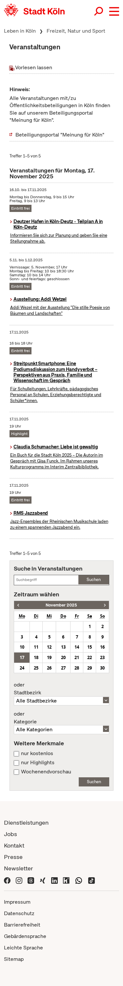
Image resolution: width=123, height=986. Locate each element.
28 (76, 668)
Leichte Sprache (23, 947)
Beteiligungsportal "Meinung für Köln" (59, 134)
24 (22, 668)
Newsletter (18, 868)
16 (102, 647)
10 (22, 647)
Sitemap (14, 959)
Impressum (17, 901)
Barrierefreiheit (22, 924)
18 (36, 657)
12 (49, 647)
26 (49, 668)
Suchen (94, 579)
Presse (13, 857)
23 (102, 657)
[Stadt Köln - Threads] (31, 879)
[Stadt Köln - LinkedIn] (54, 879)
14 (76, 647)
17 (22, 657)
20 (63, 657)
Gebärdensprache (25, 936)
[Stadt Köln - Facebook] (7, 879)
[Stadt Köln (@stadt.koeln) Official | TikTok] (91, 879)
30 (102, 668)
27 (63, 668)
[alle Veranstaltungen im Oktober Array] (18, 605)
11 (36, 647)
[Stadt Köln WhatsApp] (79, 879)
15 (89, 647)
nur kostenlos (37, 753)
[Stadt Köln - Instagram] (19, 879)
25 (36, 668)
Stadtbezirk (27, 689)
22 (89, 657)
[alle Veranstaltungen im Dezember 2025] (105, 605)
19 (49, 657)
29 (89, 668)
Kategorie (25, 718)
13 (63, 647)
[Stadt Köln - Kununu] (66, 879)
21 (76, 657)
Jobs (10, 834)
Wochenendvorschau (46, 771)
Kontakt (14, 845)
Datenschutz (19, 913)
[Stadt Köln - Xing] (42, 879)
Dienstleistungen (26, 822)
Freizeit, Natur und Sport (76, 30)
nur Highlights (37, 762)
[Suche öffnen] (99, 11)
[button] (114, 11)
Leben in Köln (20, 30)
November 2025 (61, 605)
